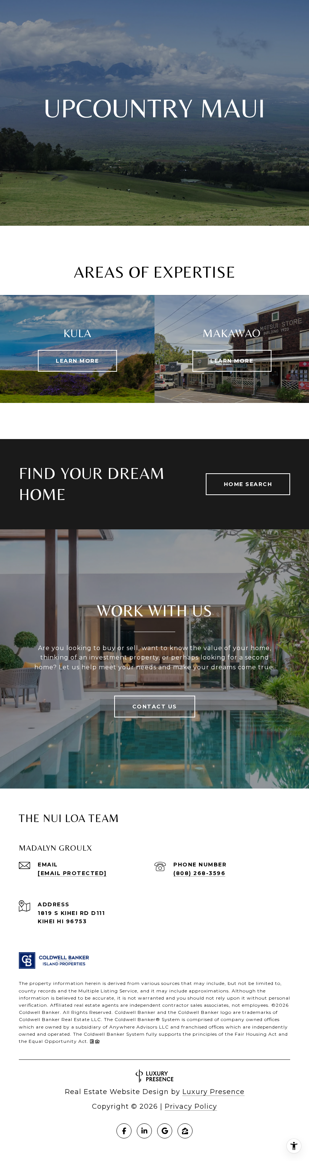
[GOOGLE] (164, 1130)
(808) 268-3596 (199, 873)
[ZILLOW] (185, 1130)
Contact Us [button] (154, 706)
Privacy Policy (191, 1106)
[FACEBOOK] (124, 1130)
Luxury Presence (213, 1092)
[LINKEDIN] (144, 1130)
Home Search (248, 484)
